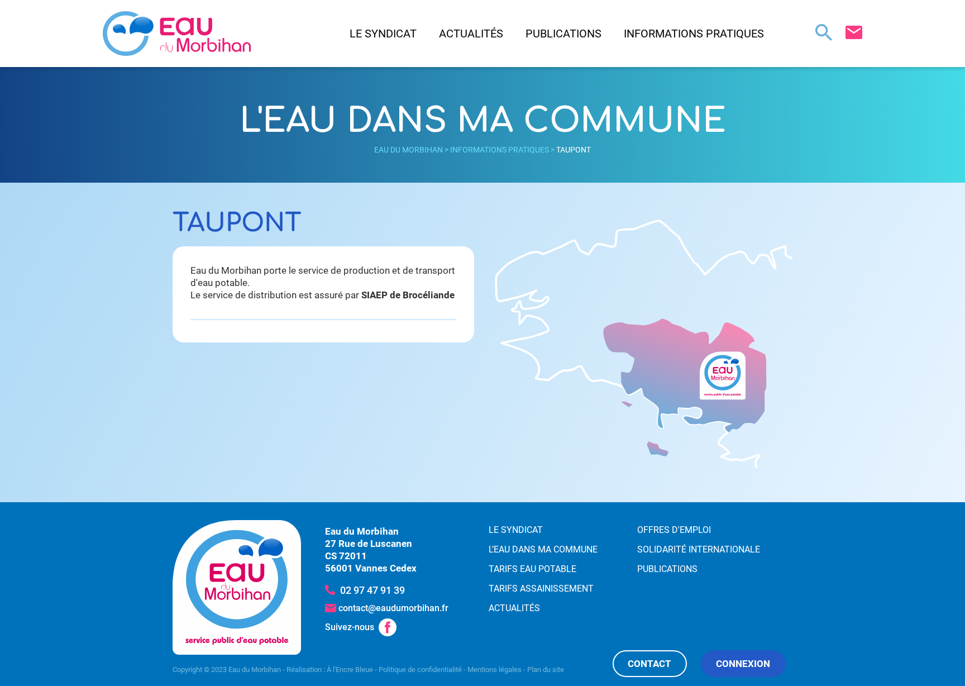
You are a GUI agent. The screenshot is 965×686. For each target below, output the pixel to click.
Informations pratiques (694, 33)
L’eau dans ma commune (543, 549)
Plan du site (545, 669)
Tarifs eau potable (532, 569)
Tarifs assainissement (541, 588)
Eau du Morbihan (408, 149)
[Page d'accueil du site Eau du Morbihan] (237, 587)
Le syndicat (383, 33)
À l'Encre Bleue (350, 669)
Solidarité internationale (698, 549)
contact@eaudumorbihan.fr (393, 608)
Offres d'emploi (674, 530)
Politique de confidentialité (420, 669)
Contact (649, 663)
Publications (563, 33)
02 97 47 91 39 (372, 590)
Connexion (743, 663)
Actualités (471, 33)
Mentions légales (494, 669)
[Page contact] (853, 32)
